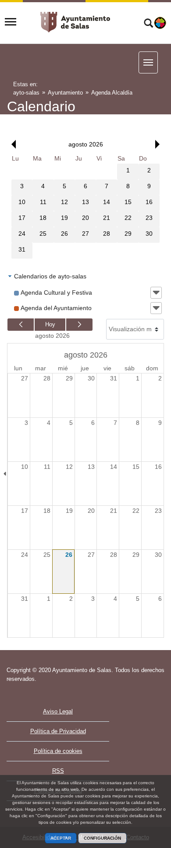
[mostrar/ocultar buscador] (148, 24)
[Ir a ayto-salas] (75, 22)
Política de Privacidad (58, 731)
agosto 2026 (52, 335)
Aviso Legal (58, 711)
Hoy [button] (50, 324)
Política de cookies (58, 751)
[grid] (85, 206)
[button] (11, 144)
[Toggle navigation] (10, 22)
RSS (58, 771)
